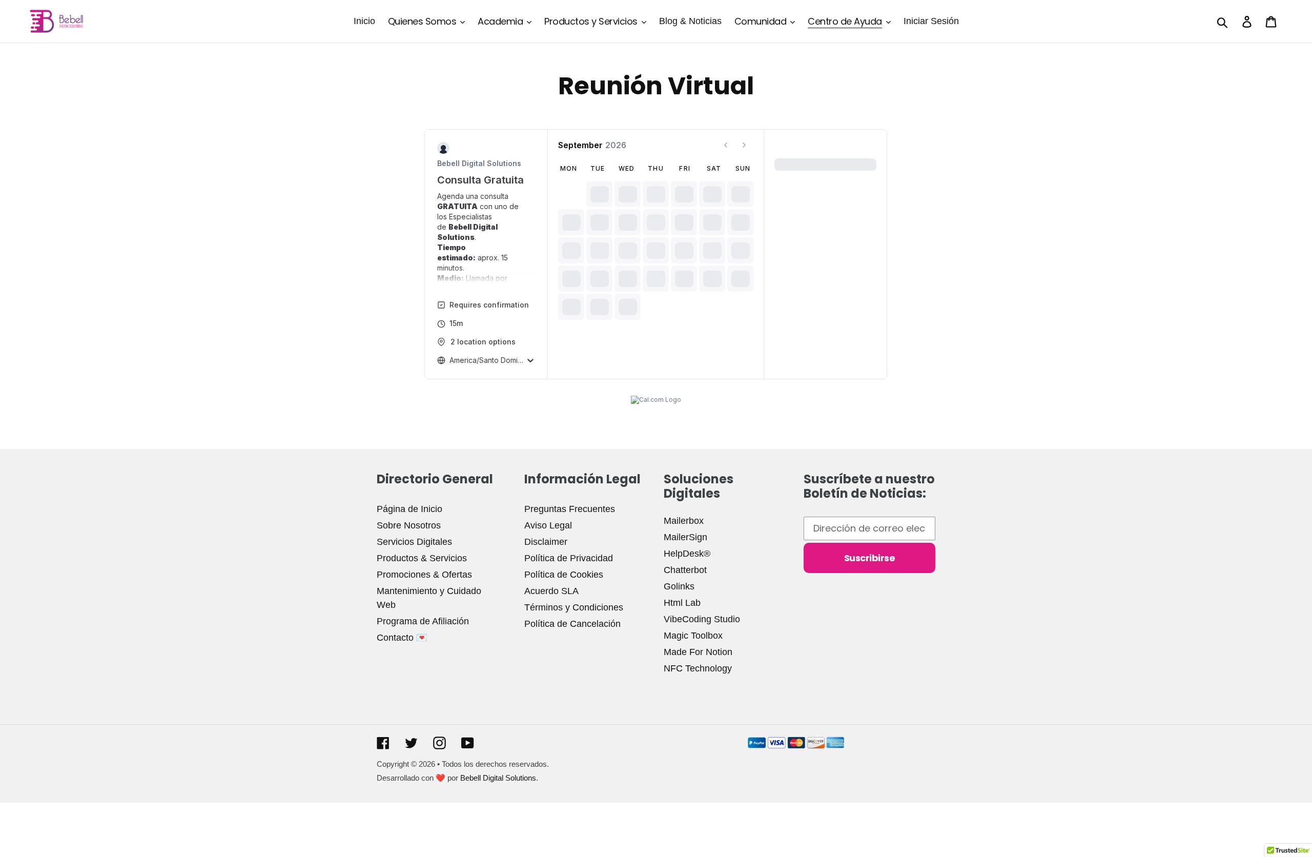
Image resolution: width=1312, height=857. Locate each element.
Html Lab (682, 603)
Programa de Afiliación (423, 621)
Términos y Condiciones (573, 607)
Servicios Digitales (414, 542)
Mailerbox (684, 521)
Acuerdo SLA (551, 591)
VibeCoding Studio (702, 619)
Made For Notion (698, 652)
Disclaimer (545, 542)
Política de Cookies (563, 574)
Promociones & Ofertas (424, 574)
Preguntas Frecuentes (569, 509)
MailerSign (685, 537)
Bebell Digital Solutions (498, 777)
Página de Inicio (409, 509)
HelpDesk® (687, 553)
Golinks (679, 586)
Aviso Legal (548, 525)
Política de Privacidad (568, 558)
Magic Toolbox (693, 635)
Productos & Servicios (422, 558)
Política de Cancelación (572, 624)
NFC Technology (698, 668)
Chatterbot (685, 570)
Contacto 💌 (402, 637)
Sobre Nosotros (409, 525)
